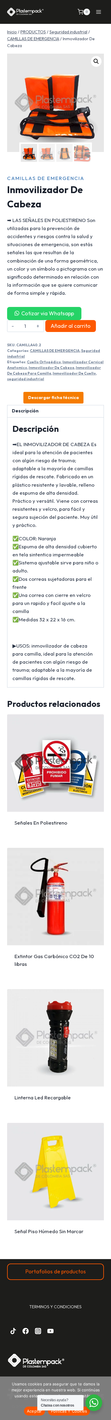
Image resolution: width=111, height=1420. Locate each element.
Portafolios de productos (55, 1271)
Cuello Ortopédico (44, 362)
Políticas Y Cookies (69, 1411)
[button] (96, 61)
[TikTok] (13, 1331)
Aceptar (34, 1411)
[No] (104, 1398)
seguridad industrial (25, 379)
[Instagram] (38, 1331)
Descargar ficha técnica (53, 397)
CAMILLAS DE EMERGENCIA (45, 178)
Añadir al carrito (71, 325)
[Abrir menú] (98, 11)
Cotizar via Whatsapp (47, 313)
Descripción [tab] (25, 411)
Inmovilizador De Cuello (74, 373)
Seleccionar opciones (55, 825)
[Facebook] (26, 1331)
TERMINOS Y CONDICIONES (55, 1306)
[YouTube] (50, 1331)
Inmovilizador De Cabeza (51, 367)
